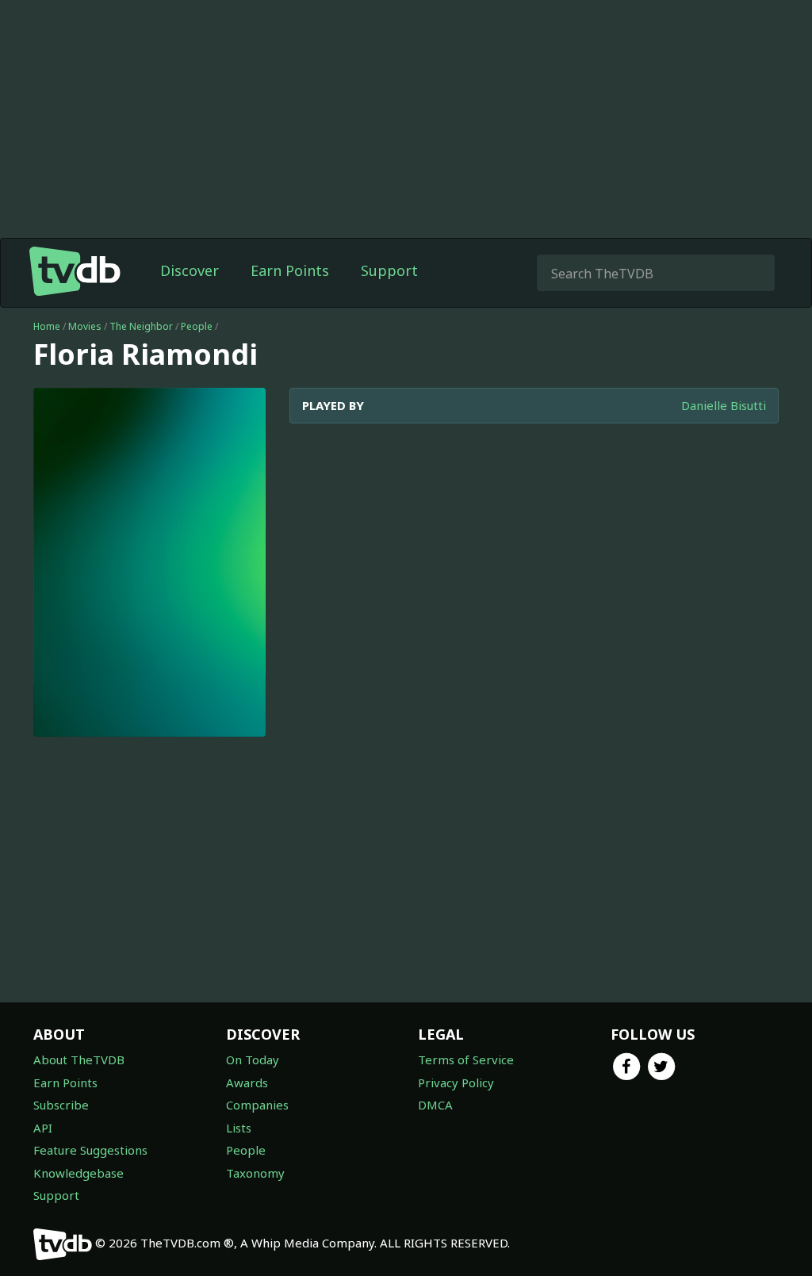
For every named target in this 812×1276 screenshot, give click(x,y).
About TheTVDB (78, 1059)
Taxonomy (255, 1173)
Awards (247, 1082)
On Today (252, 1059)
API (42, 1128)
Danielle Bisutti (723, 405)
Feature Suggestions (90, 1150)
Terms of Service (466, 1059)
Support (389, 270)
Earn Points (290, 270)
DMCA (435, 1105)
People (197, 326)
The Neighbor (141, 326)
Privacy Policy (456, 1082)
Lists (238, 1128)
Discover (189, 270)
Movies (85, 326)
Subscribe (61, 1105)
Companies (257, 1105)
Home (46, 326)
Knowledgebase (78, 1173)
